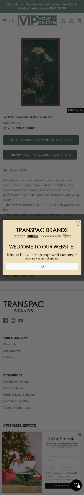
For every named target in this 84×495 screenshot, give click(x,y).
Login (42, 266)
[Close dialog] (78, 223)
